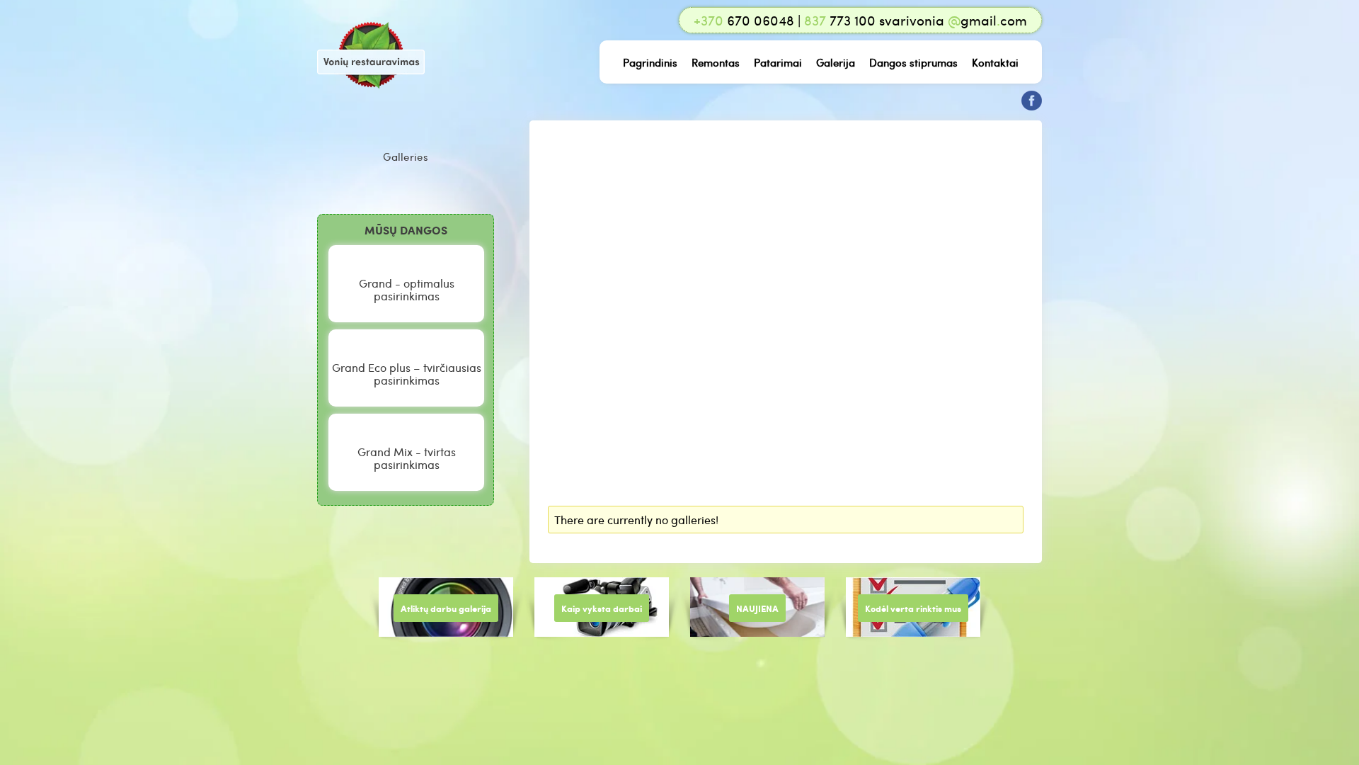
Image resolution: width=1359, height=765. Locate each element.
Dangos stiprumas (913, 62)
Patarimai (778, 62)
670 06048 (744, 20)
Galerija (835, 62)
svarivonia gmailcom (953, 20)
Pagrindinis (650, 62)
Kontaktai (995, 62)
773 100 (840, 20)
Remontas (716, 62)
